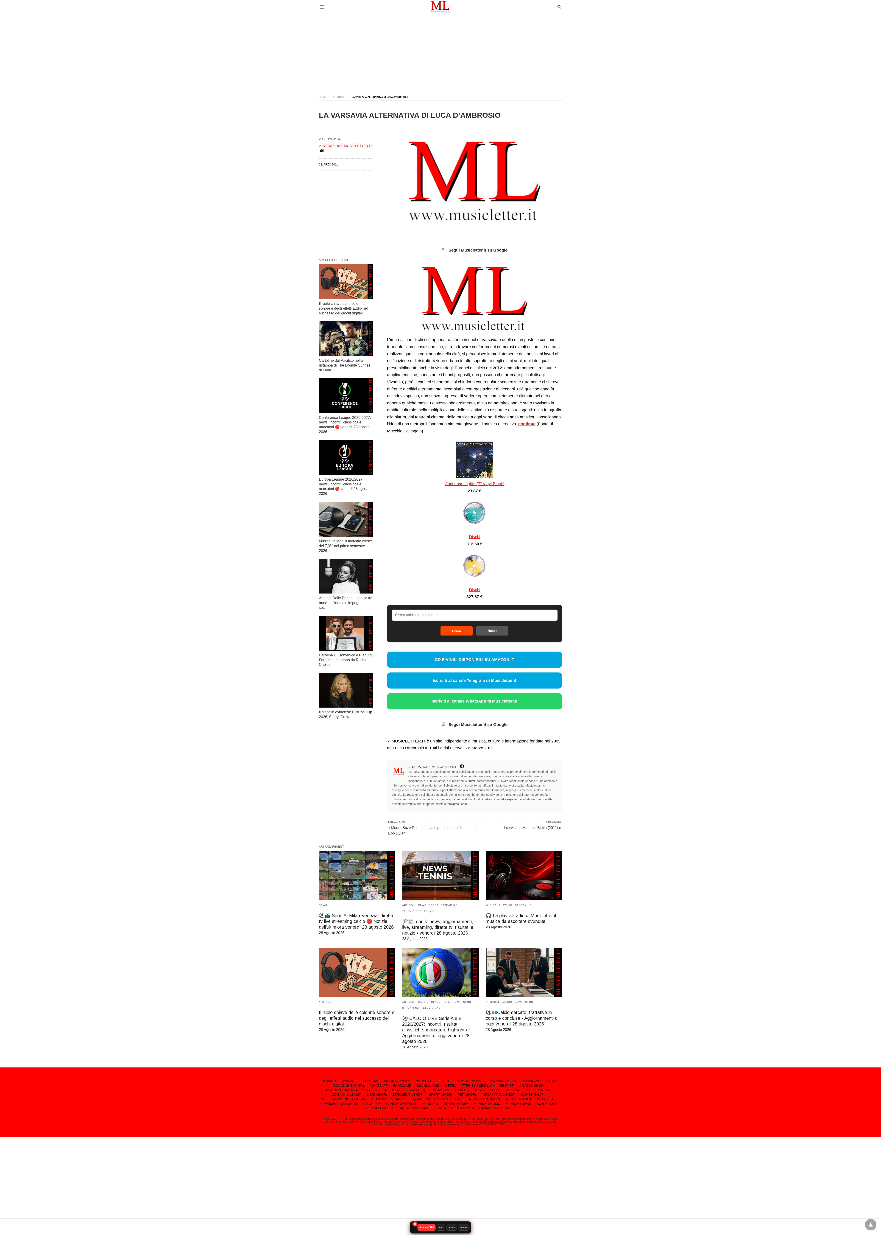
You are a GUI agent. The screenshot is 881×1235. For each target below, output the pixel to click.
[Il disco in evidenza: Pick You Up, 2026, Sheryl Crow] (346, 690)
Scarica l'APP (426, 1227)
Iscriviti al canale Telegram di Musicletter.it (474, 680)
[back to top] (870, 1224)
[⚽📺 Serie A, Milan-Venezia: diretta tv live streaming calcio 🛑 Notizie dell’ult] (357, 875)
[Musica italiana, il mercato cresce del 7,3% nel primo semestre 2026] (346, 519)
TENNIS (429, 911)
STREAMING (449, 905)
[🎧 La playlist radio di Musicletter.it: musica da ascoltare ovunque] (524, 875)
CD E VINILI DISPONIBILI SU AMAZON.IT (474, 659)
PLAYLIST (506, 905)
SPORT (433, 905)
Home (323, 97)
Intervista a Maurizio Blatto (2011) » (532, 828)
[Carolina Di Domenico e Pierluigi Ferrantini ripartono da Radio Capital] (346, 633)
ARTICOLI (339, 97)
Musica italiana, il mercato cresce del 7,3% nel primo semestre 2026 (346, 546)
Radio (452, 1227)
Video (463, 1227)
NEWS (323, 905)
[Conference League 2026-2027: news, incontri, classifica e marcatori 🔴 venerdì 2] (346, 395)
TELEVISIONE (412, 911)
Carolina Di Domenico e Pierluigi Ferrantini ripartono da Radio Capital (346, 660)
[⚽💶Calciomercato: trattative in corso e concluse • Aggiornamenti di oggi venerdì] (524, 972)
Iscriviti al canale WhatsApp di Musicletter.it (474, 701)
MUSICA (491, 905)
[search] (559, 7)
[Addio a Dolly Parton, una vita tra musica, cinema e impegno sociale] (346, 576)
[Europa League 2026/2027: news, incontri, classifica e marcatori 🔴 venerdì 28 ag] (346, 457)
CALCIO (423, 1002)
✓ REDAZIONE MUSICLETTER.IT (433, 767)
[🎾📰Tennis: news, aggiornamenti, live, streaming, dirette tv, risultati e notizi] (440, 875)
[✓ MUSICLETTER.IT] (440, 7)
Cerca (456, 631)
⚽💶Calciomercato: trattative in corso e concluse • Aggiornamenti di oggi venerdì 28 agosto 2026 (522, 1018)
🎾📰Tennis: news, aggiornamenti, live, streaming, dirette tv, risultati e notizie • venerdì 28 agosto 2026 (437, 927)
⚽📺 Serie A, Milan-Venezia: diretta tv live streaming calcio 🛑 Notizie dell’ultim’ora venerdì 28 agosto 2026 (356, 921)
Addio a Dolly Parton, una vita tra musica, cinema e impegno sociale (345, 603)
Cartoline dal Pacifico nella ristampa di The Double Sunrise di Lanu (345, 365)
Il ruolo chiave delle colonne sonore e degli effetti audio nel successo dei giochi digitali (343, 308)
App (441, 1227)
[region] (440, 50)
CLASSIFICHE (440, 1002)
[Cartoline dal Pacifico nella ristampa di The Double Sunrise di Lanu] (346, 338)
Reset (492, 631)
